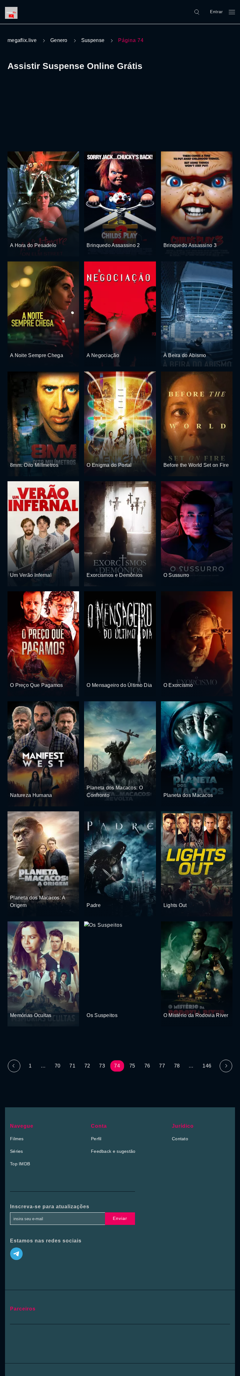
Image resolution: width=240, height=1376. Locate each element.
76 (147, 1065)
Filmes (17, 1138)
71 (72, 1065)
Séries (16, 1151)
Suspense (92, 40)
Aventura (119, 453)
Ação (192, 343)
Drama (17, 343)
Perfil (96, 1138)
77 (162, 1065)
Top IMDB (20, 1163)
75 (132, 1065)
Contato (180, 1138)
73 (102, 1065)
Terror (16, 233)
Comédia (42, 563)
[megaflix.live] (13, 12)
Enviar (120, 1218)
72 (87, 1065)
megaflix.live (22, 40)
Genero (59, 40)
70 (58, 1065)
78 (177, 1065)
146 (206, 1065)
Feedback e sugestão (113, 1151)
